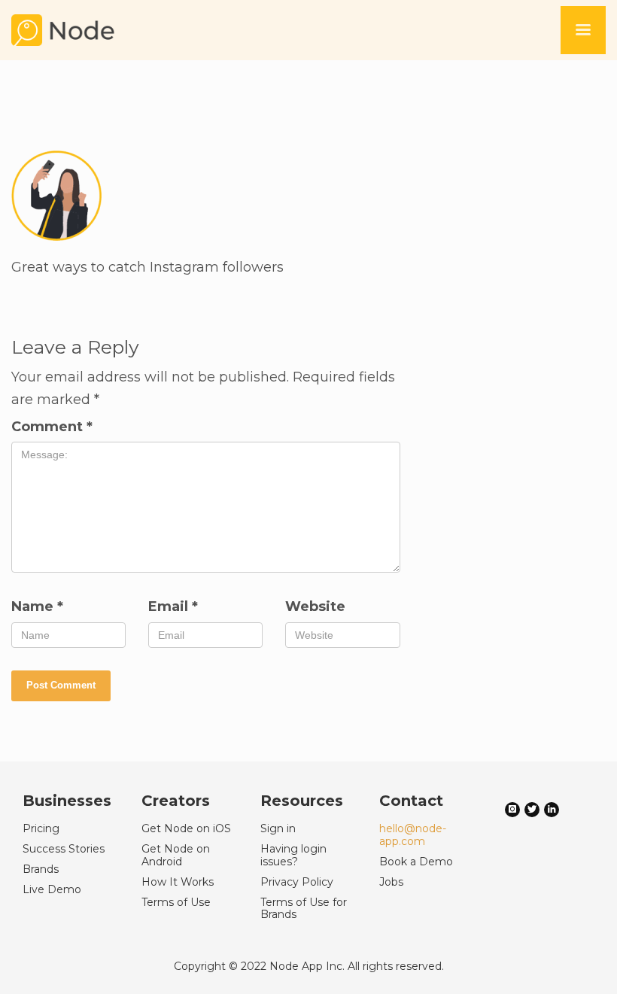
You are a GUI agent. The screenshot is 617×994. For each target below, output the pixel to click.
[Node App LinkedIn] (551, 808)
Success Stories (64, 849)
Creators (175, 801)
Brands (41, 869)
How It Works (177, 882)
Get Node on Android (175, 855)
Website (315, 606)
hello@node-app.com (412, 835)
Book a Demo (416, 861)
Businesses (67, 801)
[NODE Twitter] (531, 808)
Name (37, 606)
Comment (52, 426)
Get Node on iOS (186, 828)
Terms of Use (176, 902)
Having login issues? (293, 855)
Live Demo (52, 889)
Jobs (391, 882)
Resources (301, 801)
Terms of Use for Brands (303, 908)
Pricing (41, 828)
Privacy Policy (296, 882)
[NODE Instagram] (512, 808)
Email (173, 606)
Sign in (278, 828)
